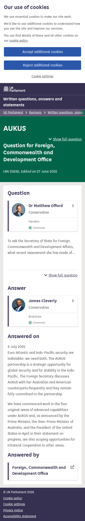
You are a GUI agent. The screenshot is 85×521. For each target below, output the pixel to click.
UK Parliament (13, 112)
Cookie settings (42, 76)
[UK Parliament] (14, 89)
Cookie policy (12, 498)
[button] (65, 139)
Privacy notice (13, 510)
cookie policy (18, 41)
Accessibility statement (19, 516)
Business (35, 112)
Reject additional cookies (42, 65)
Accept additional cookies (42, 52)
